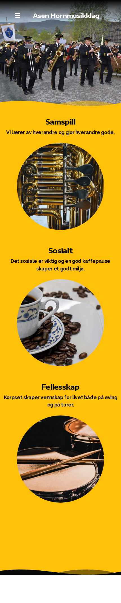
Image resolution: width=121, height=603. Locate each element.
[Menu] (17, 15)
